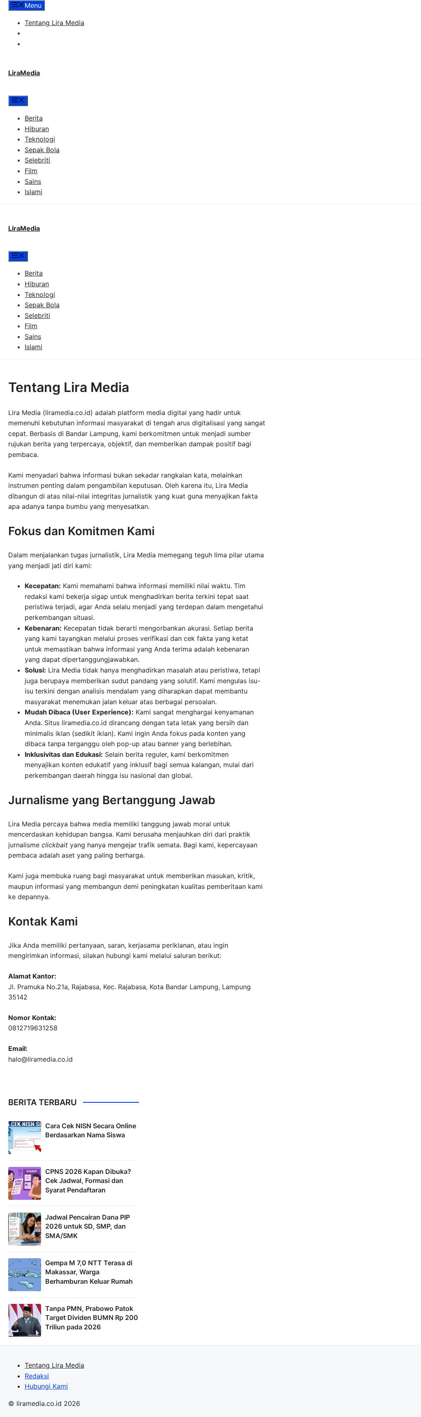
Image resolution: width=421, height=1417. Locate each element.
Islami (33, 192)
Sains (33, 181)
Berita (34, 118)
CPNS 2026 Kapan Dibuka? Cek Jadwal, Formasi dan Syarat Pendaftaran (88, 1180)
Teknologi (40, 139)
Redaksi (37, 33)
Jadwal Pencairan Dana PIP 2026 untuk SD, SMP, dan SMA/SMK (87, 1226)
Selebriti (37, 160)
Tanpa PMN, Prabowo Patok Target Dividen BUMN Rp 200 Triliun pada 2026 (91, 1317)
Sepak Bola (42, 150)
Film (31, 171)
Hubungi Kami (46, 43)
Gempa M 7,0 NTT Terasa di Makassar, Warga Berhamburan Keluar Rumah (89, 1272)
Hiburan (37, 129)
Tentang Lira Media (54, 23)
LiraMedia (24, 73)
